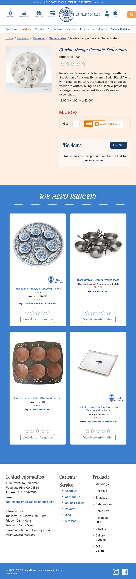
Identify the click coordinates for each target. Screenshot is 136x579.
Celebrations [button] (55, 29)
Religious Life (102, 520)
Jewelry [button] (102, 29)
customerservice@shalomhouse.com (29, 502)
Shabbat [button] (39, 29)
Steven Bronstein (40, 409)
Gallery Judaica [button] (120, 29)
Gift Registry (39, 17)
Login (106, 17)
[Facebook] (125, 571)
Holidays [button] (26, 29)
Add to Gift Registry (110, 124)
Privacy (70, 509)
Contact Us (72, 497)
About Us (10, 17)
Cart (115, 15)
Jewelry (101, 528)
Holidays (101, 491)
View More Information (38, 319)
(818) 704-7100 (90, 14)
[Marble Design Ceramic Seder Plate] (29, 69)
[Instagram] (115, 571)
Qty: (66, 123)
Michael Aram (100, 291)
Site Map (70, 521)
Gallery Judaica (101, 537)
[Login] (106, 13)
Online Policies (74, 503)
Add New (119, 145)
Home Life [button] (71, 29)
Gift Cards (52, 17)
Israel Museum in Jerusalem (40, 303)
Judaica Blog (24, 17)
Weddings (102, 484)
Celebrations (103, 504)
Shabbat (101, 497)
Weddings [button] (11, 29)
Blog (68, 515)
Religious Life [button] (87, 29)
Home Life (102, 511)
